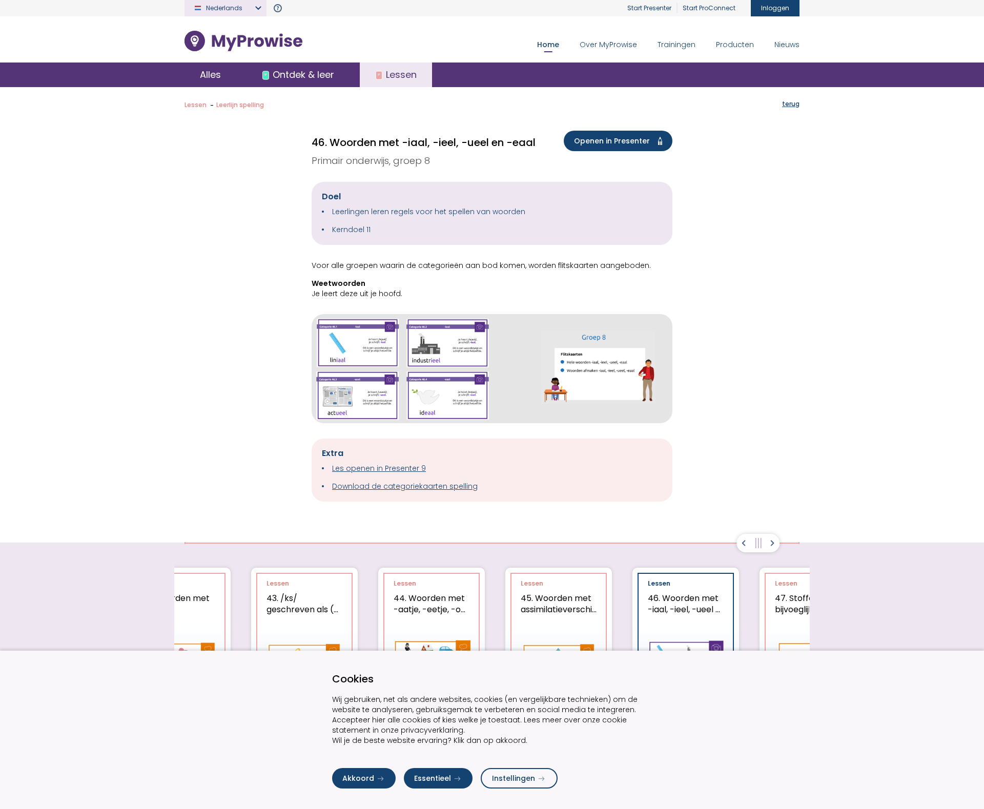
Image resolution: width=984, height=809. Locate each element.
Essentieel (432, 778)
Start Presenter (649, 8)
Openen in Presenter (612, 141)
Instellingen (513, 778)
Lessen (195, 104)
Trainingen (676, 44)
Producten (735, 44)
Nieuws (786, 44)
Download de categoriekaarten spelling (405, 486)
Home (548, 44)
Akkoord (358, 778)
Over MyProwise (608, 44)
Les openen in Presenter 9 (379, 468)
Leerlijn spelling (240, 104)
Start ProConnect (709, 8)
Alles (210, 74)
